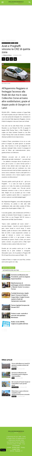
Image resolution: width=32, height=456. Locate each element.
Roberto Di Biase (7, 55)
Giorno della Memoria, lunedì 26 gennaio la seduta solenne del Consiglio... (21, 365)
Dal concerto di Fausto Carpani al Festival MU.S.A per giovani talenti (21, 383)
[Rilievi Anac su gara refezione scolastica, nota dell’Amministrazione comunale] (6, 393)
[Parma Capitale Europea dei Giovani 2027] (6, 307)
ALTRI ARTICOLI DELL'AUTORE (11, 270)
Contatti (9, 447)
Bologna (14, 368)
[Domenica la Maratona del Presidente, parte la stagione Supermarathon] (6, 277)
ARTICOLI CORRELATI (8, 268)
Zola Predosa (15, 387)
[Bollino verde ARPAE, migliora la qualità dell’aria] (6, 324)
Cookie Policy (16, 449)
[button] (29, 2)
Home (3, 40)
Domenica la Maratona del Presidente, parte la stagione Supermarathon (20, 277)
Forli (13, 378)
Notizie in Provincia (11, 40)
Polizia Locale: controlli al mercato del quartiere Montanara (19, 315)
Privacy (23, 447)
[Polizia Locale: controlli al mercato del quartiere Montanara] (6, 315)
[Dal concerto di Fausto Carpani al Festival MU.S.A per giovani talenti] (6, 384)
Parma (13, 43)
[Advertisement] (16, 21)
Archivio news (16, 447)
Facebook (17, 451)
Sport (16, 43)
